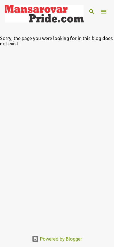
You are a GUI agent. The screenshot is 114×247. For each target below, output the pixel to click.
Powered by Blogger (60, 238)
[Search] (91, 12)
